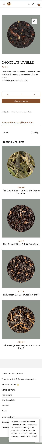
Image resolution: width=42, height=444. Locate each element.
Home (4, 411)
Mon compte (7, 395)
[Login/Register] (33, 3)
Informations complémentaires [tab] (17, 122)
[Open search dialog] (28, 3)
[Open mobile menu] (4, 4)
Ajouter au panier (21, 101)
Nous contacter (8, 422)
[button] (34, 21)
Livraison (5, 405)
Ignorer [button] (15, 439)
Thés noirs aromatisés (24, 112)
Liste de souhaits (8, 400)
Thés (13, 112)
